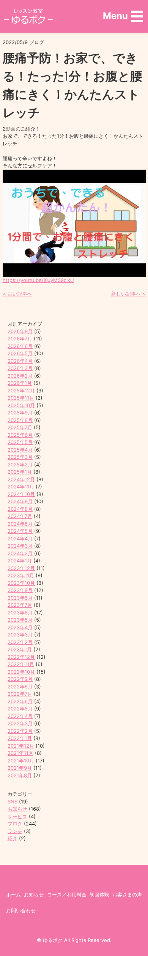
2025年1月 (20, 472)
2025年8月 (20, 420)
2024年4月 (20, 538)
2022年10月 (21, 672)
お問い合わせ (21, 910)
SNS (12, 802)
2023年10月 (21, 583)
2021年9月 (20, 768)
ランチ (15, 831)
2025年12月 (21, 390)
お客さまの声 (127, 894)
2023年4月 (20, 627)
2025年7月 (20, 427)
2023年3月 (20, 635)
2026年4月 (20, 361)
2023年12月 (21, 568)
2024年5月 (20, 531)
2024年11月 (21, 487)
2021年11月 (20, 753)
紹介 (12, 838)
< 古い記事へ (17, 294)
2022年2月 (20, 731)
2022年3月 (20, 723)
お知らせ (17, 809)
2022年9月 (20, 679)
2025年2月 (20, 464)
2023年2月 (20, 642)
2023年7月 (20, 605)
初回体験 (99, 894)
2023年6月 (20, 613)
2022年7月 (20, 694)
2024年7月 (20, 516)
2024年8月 (20, 509)
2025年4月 (20, 450)
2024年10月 (21, 494)
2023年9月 (20, 590)
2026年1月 (20, 383)
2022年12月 (21, 657)
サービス (17, 816)
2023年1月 (20, 649)
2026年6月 (20, 346)
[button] (123, 16)
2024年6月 (20, 524)
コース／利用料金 (67, 894)
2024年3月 (20, 546)
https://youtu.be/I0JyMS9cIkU (38, 280)
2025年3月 (20, 457)
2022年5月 (20, 709)
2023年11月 (21, 575)
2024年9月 (20, 501)
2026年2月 (20, 376)
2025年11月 (21, 398)
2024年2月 (20, 553)
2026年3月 (20, 368)
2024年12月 (21, 479)
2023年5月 (20, 620)
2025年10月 (21, 405)
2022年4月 (20, 716)
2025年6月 (20, 435)
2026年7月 (20, 338)
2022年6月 (20, 701)
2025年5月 (20, 442)
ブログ (15, 824)
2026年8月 (20, 331)
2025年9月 (20, 412)
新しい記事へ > (128, 294)
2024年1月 (20, 561)
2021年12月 (21, 746)
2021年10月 (21, 761)
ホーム (13, 894)
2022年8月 (20, 687)
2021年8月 (20, 775)
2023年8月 (20, 598)
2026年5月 (20, 353)
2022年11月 (21, 664)
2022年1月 (20, 738)
